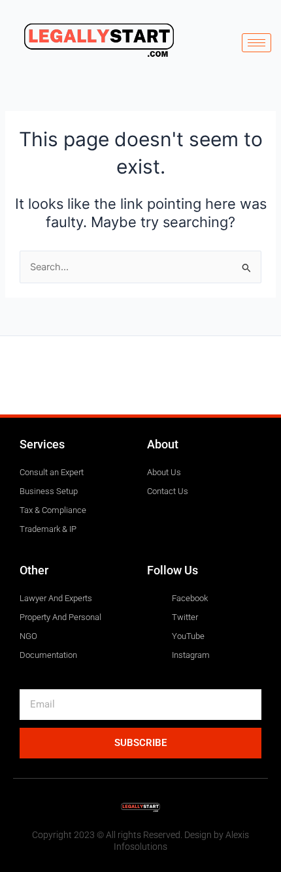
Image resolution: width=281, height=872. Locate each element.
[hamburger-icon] (256, 42)
